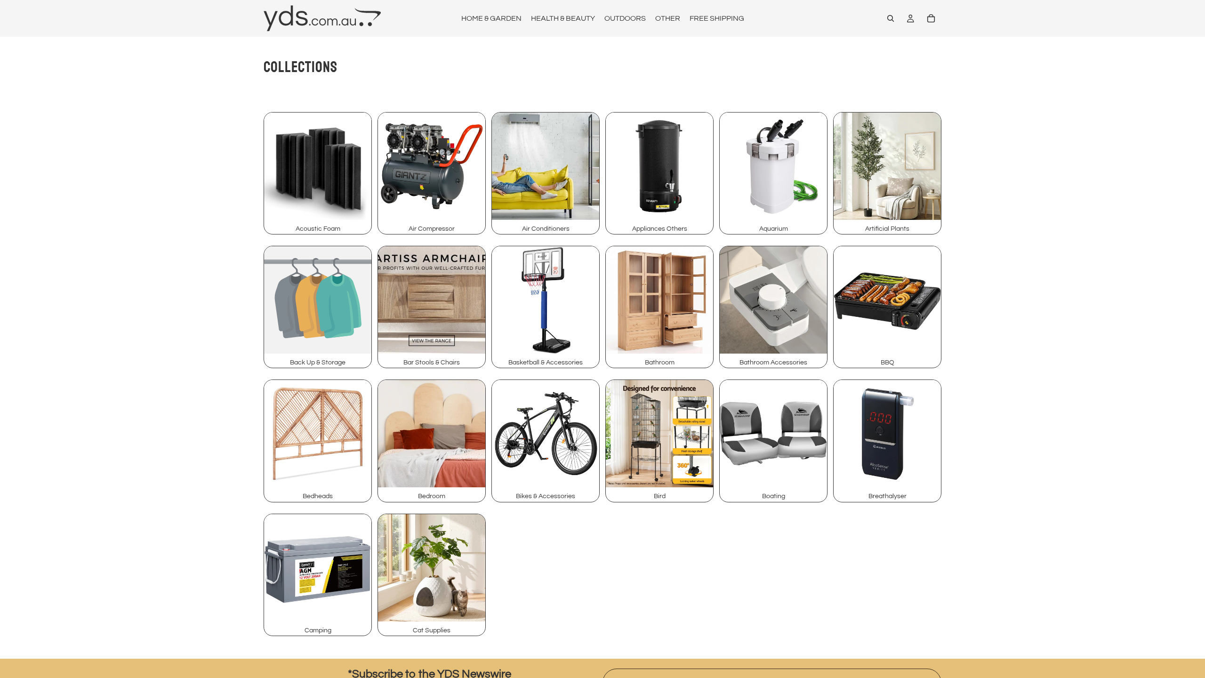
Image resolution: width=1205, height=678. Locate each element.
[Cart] (931, 18)
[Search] (890, 18)
